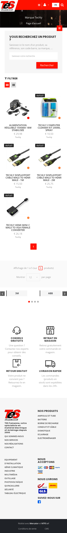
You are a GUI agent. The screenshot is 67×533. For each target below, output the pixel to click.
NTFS (43, 523)
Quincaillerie (12, 485)
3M (17, 293)
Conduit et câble (47, 427)
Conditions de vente (27, 528)
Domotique (44, 430)
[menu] (39, 5)
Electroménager (47, 438)
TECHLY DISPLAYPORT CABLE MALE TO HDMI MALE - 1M (18, 178)
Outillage (10, 478)
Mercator (34, 523)
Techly (18, 137)
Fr (55, 4)
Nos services (11, 440)
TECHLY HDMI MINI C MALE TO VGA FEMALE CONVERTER (18, 227)
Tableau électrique (15, 493)
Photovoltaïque (14, 482)
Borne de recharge (48, 423)
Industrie (10, 470)
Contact (9, 447)
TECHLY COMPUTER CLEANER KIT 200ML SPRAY (49, 128)
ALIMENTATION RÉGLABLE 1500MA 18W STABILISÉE (18, 128)
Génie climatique (14, 467)
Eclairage (43, 434)
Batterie (42, 419)
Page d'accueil (33, 23)
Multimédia (11, 474)
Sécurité (9, 489)
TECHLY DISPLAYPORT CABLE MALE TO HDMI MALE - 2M (49, 178)
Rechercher (47, 65)
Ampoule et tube (47, 415)
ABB (50, 293)
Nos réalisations (14, 443)
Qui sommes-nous (14, 436)
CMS (47, 528)
